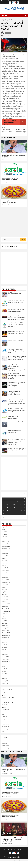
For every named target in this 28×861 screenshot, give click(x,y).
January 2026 (5, 544)
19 (10, 507)
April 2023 (4, 623)
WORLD (4, 731)
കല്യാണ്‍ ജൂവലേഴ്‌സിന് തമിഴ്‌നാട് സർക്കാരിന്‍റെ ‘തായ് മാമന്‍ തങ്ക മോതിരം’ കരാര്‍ (12, 839)
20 (14, 507)
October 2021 (5, 666)
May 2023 (4, 621)
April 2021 (4, 676)
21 (17, 507)
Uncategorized (5, 726)
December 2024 (6, 575)
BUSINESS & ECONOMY (8, 697)
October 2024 (5, 580)
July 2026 (4, 529)
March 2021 (5, 678)
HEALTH (4, 707)
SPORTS (4, 719)
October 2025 (5, 551)
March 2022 (5, 654)
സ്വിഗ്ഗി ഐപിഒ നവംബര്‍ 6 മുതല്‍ (7, 129)
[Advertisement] (14, 223)
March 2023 (5, 625)
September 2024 (6, 582)
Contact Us (16, 850)
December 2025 (6, 546)
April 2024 (4, 594)
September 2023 (6, 611)
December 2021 (6, 661)
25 (7, 510)
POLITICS (4, 717)
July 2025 (4, 558)
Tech (3, 721)
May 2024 (4, 592)
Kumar (10, 35)
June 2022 (4, 647)
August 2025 (5, 556)
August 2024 (5, 584)
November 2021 (6, 664)
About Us (10, 850)
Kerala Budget (5, 709)
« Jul (3, 517)
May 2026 (4, 534)
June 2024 (4, 589)
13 (14, 504)
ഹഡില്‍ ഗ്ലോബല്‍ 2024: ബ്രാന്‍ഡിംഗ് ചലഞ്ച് (21, 130)
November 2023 (6, 606)
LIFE (3, 712)
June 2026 (4, 532)
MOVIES (4, 714)
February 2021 (5, 681)
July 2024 (4, 587)
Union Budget (5, 729)
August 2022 (5, 642)
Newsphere (10, 857)
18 (7, 507)
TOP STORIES (5, 724)
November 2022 (6, 635)
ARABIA (4, 693)
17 (3, 507)
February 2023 (5, 628)
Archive (22, 850)
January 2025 (5, 573)
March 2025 (5, 568)
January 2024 (5, 601)
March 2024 (5, 597)
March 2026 (5, 539)
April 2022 (4, 652)
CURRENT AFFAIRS (7, 700)
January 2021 (5, 683)
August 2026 (5, 527)
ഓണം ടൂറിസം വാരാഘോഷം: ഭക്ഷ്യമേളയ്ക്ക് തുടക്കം (10, 201)
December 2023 (6, 604)
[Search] (26, 15)
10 (3, 504)
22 (21, 507)
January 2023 (5, 630)
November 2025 (6, 548)
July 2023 (4, 616)
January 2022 (5, 659)
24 (3, 510)
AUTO (3, 695)
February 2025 (5, 570)
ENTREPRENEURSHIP (7, 702)
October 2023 (5, 609)
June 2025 (4, 560)
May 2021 (4, 674)
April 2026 (4, 536)
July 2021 (4, 669)
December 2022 (6, 633)
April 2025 (4, 565)
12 (10, 504)
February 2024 (5, 599)
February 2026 (5, 541)
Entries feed (4, 743)
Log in (3, 741)
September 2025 (6, 553)
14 (17, 504)
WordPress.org (5, 748)
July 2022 (4, 645)
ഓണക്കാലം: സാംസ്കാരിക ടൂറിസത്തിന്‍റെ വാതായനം (10, 178)
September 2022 (6, 640)
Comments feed (5, 745)
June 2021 (4, 671)
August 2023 (5, 613)
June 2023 (4, 618)
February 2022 (5, 657)
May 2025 (4, 563)
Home (5, 850)
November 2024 (6, 577)
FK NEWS (4, 705)
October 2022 (5, 637)
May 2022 (4, 649)
